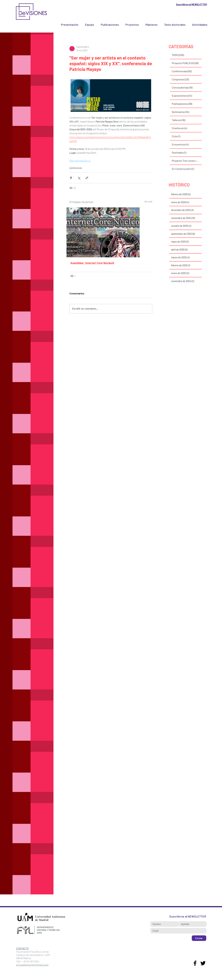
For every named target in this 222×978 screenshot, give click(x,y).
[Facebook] (195, 963)
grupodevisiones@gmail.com (32, 964)
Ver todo (148, 201)
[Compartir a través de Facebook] (70, 177)
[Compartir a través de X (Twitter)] (78, 177)
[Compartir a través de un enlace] (86, 177)
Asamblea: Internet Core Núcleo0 (92, 263)
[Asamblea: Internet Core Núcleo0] (110, 232)
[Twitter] (203, 963)
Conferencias (75, 167)
